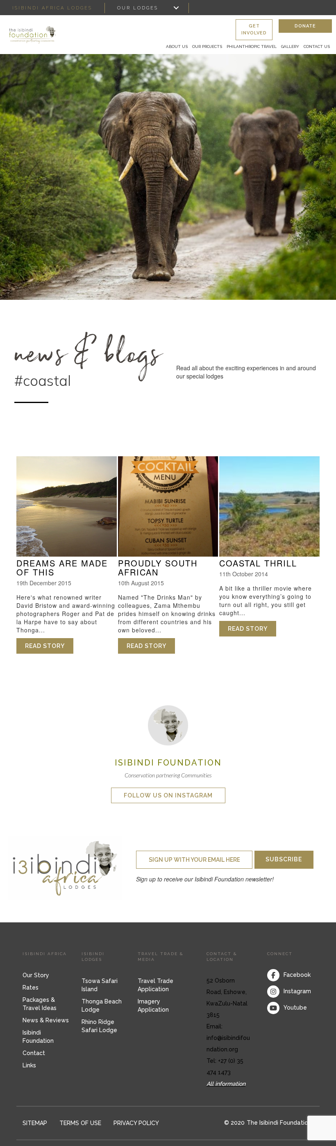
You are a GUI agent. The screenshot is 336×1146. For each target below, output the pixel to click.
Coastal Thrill (258, 563)
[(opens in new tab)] (168, 724)
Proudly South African (158, 567)
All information (226, 1083)
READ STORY (49, 646)
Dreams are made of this (62, 567)
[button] (254, 30)
